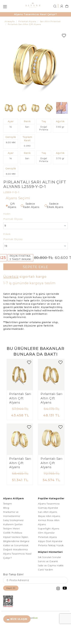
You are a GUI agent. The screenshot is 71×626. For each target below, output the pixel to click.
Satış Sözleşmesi (13, 520)
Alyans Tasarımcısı (49, 503)
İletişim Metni (11, 528)
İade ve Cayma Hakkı (51, 565)
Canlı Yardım (45, 569)
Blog (6, 507)
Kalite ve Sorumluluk (15, 545)
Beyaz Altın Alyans (49, 516)
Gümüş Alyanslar (48, 507)
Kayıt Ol (10, 588)
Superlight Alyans (48, 528)
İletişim (7, 503)
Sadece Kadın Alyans (31, 205)
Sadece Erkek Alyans (55, 205)
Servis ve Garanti (48, 561)
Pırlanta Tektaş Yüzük (51, 545)
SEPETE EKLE (35, 267)
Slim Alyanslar (46, 532)
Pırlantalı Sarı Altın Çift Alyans (20, 398)
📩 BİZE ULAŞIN (17, 619)
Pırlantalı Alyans (47, 537)
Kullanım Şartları (13, 524)
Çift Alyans (12, 205)
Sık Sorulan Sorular (49, 557)
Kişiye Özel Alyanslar (50, 541)
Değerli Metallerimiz (15, 549)
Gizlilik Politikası (12, 532)
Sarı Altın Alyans (47, 511)
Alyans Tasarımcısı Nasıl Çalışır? (35, 14)
